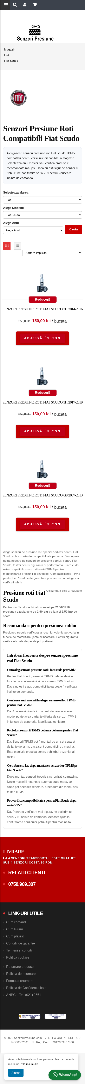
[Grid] (7, 246)
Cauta (73, 229)
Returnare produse (20, 966)
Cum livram (14, 929)
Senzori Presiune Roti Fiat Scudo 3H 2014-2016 (42, 309)
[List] (17, 246)
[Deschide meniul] (6, 5)
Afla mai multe (29, 1064)
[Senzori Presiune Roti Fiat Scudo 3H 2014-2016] (42, 284)
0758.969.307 (21, 884)
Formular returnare (19, 981)
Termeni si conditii (19, 950)
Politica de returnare (21, 974)
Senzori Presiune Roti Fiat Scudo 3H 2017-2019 (42, 402)
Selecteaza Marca (15, 192)
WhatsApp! (68, 1075)
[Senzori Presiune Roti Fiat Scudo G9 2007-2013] (42, 470)
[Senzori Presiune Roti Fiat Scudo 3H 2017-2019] (42, 377)
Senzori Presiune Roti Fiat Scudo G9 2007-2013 (42, 495)
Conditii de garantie (20, 943)
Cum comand (16, 922)
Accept (16, 1072)
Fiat (6, 55)
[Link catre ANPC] (29, 1016)
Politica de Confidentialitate (26, 988)
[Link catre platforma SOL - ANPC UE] (55, 1016)
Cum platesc (15, 936)
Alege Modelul (13, 208)
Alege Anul (11, 223)
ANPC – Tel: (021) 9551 (23, 995)
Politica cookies (17, 957)
